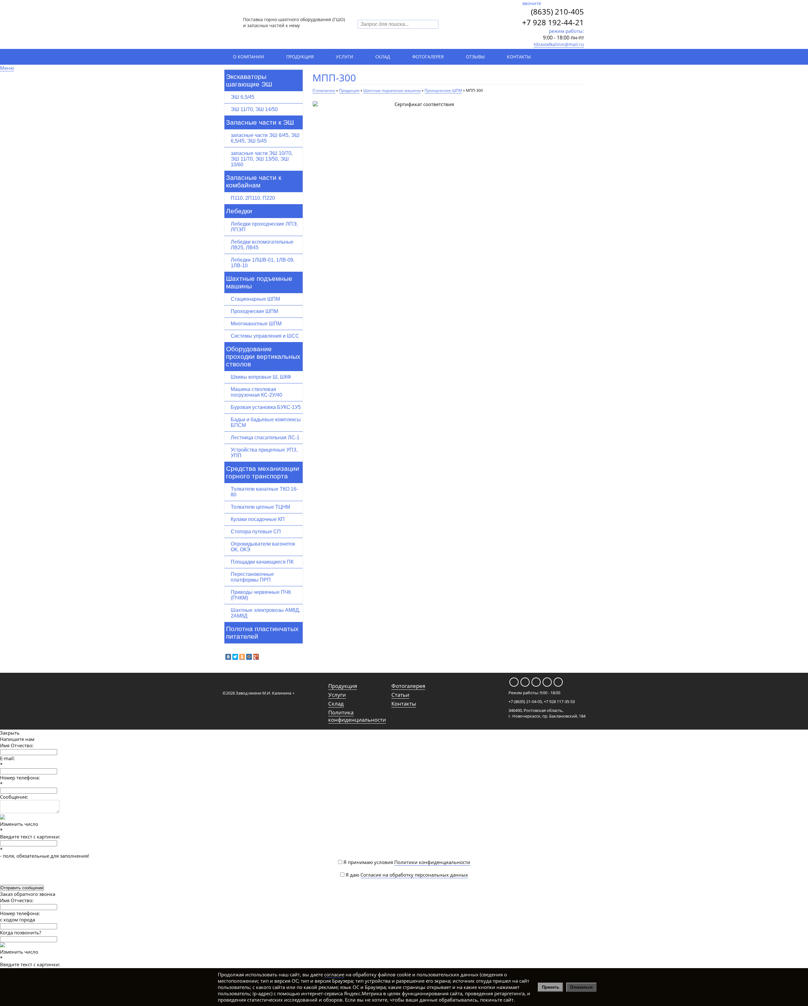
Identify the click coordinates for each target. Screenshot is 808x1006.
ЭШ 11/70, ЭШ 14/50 (254, 109)
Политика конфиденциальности (357, 716)
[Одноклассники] (242, 657)
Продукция (300, 57)
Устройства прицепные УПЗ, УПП (264, 452)
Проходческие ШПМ (254, 311)
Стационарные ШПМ (255, 299)
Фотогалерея (428, 57)
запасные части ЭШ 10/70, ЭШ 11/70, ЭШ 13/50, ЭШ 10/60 (262, 159)
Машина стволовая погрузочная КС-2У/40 (256, 392)
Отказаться (581, 987)
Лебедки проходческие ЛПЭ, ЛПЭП (264, 226)
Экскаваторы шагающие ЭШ (249, 80)
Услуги (344, 57)
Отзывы (475, 57)
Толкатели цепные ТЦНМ (260, 507)
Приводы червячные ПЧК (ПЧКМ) (261, 595)
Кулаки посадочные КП (258, 519)
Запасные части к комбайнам (253, 181)
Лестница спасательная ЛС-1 (265, 437)
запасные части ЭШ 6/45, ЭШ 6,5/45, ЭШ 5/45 (265, 138)
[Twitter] (235, 657)
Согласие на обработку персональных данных (414, 875)
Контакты (519, 57)
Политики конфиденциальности (432, 862)
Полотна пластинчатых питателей (262, 632)
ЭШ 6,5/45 (242, 97)
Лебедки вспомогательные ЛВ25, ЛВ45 (262, 244)
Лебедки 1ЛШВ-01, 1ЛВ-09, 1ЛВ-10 (262, 262)
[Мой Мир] (249, 657)
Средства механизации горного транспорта (262, 472)
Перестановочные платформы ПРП (252, 577)
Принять (550, 987)
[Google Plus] (256, 657)
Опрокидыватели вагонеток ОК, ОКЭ (263, 546)
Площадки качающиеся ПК (262, 562)
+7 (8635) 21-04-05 (525, 701)
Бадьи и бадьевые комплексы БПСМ (266, 422)
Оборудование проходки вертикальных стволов (263, 356)
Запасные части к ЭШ (260, 122)
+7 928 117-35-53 (559, 701)
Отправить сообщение (22, 887)
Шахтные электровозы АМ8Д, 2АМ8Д (265, 612)
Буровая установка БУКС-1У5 (266, 407)
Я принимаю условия (406, 862)
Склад (382, 57)
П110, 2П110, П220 (253, 198)
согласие (334, 974)
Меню (7, 68)
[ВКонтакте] (228, 657)
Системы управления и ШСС (265, 336)
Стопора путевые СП (256, 531)
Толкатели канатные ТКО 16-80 (264, 491)
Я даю (406, 875)
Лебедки (239, 211)
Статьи (400, 694)
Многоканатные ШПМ (256, 323)
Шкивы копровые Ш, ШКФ (261, 377)
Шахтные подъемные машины (259, 282)
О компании (248, 57)
